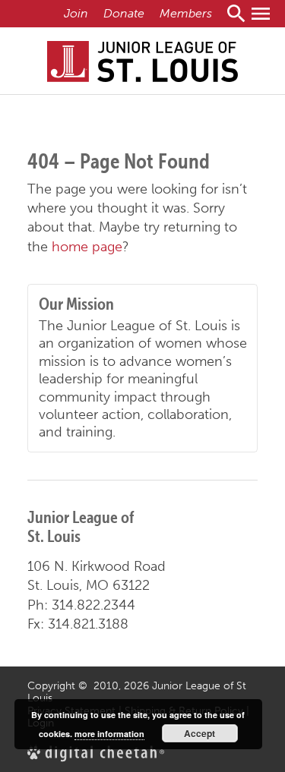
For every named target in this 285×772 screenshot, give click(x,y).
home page (87, 246)
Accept (199, 733)
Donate (123, 13)
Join (76, 13)
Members (186, 13)
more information (109, 733)
